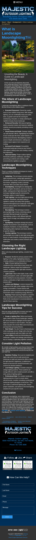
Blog (9, 22)
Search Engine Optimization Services (17, 537)
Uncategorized (17, 22)
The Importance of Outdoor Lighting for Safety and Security (9, 422)
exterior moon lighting (17, 410)
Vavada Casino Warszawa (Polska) (24, 422)
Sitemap (26, 534)
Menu (19, 2)
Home (3, 22)
